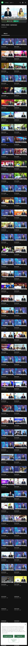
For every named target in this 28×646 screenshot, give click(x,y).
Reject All (19, 636)
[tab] (5, 33)
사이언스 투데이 (5, 25)
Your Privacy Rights (14, 640)
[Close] (25, 624)
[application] (14, 12)
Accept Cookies (8, 636)
